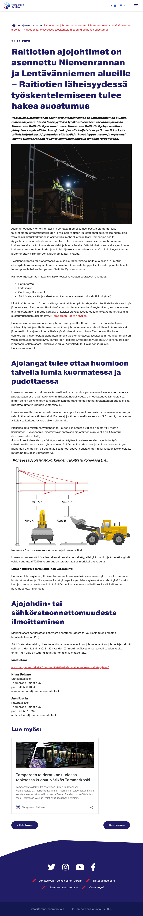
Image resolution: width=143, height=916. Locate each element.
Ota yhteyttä (96, 887)
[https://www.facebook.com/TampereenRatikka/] (93, 867)
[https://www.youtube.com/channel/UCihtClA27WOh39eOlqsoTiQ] (81, 867)
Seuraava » (117, 825)
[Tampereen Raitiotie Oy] (14, 5)
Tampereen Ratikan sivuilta (69, 316)
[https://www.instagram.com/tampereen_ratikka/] (66, 867)
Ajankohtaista (29, 25)
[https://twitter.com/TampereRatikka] (52, 867)
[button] (122, 5)
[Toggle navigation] (136, 6)
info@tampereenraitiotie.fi (47, 909)
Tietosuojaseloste (104, 880)
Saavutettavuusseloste (63, 887)
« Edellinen (25, 825)
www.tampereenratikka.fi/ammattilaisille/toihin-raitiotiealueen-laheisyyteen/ (60, 667)
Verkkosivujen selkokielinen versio (60, 880)
